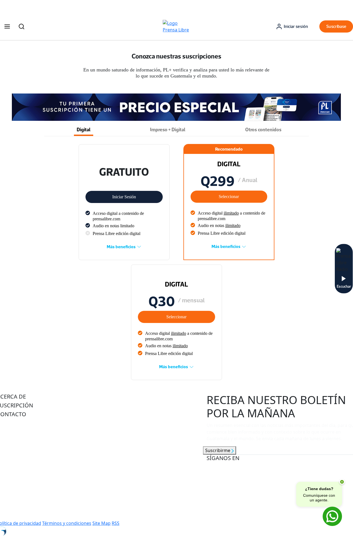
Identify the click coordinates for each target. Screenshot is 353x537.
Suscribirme (218, 450)
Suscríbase (336, 26)
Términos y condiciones (66, 523)
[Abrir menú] (7, 26)
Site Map (101, 523)
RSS (115, 523)
